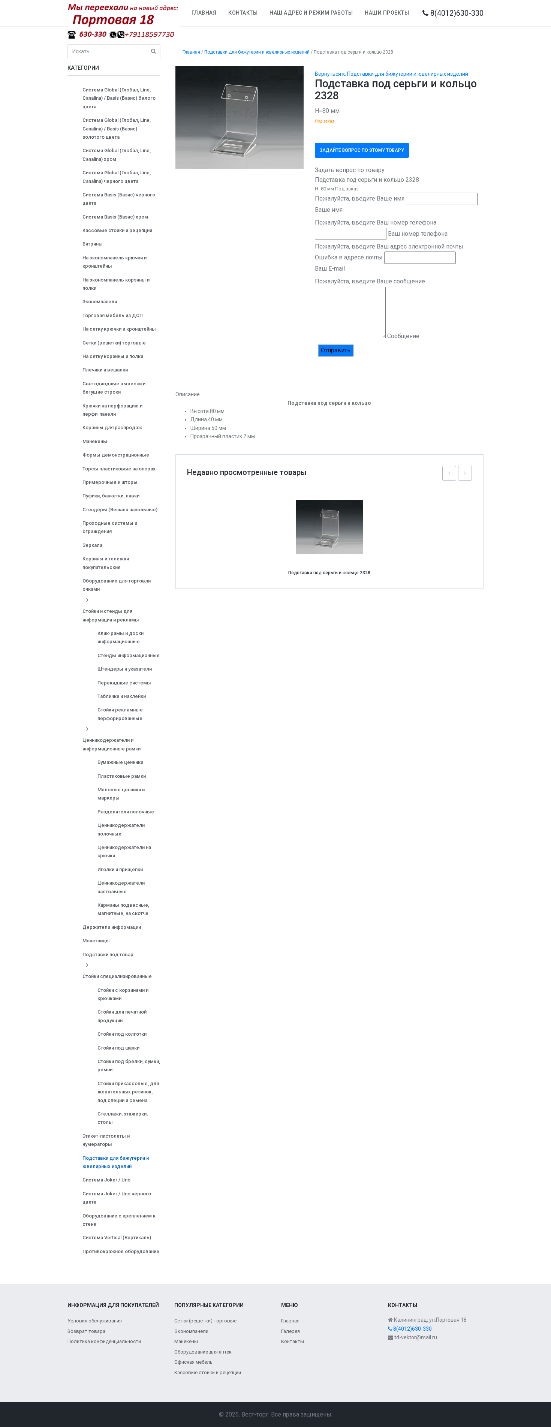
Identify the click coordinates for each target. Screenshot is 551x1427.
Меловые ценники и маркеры (121, 794)
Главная (204, 13)
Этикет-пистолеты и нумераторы (106, 1140)
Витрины (92, 244)
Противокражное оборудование (120, 1251)
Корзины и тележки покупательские (105, 563)
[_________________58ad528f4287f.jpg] (239, 117)
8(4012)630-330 (456, 13)
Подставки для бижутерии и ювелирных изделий (115, 1162)
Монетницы (96, 940)
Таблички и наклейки (121, 696)
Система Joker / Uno (106, 1180)
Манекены (94, 441)
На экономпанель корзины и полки (116, 284)
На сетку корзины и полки (112, 356)
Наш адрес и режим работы (311, 13)
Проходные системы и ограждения (109, 527)
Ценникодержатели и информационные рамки (111, 744)
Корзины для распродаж (112, 427)
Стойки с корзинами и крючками (122, 994)
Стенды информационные (128, 655)
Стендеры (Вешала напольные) (119, 509)
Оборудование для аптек (203, 1352)
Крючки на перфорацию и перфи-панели (112, 410)
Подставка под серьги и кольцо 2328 (329, 572)
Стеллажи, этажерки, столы (122, 1118)
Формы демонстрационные (115, 455)
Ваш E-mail (330, 268)
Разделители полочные (125, 812)
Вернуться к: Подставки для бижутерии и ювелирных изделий (391, 74)
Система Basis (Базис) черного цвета (118, 199)
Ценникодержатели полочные (121, 829)
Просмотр (332, 510)
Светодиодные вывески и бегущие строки (113, 388)
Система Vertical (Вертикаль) (116, 1237)
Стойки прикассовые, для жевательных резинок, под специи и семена (128, 1092)
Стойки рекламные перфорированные (120, 714)
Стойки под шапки (118, 1048)
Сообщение (403, 336)
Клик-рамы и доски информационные (120, 637)
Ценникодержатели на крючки (124, 851)
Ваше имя (329, 209)
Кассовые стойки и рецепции (117, 230)
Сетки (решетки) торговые (114, 343)
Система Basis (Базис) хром (115, 217)
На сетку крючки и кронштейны (119, 329)
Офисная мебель (193, 1362)
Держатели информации (111, 927)
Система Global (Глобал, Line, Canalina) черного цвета (116, 177)
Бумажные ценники (120, 762)
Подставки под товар (107, 954)
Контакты (243, 13)
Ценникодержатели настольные (121, 887)
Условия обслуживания (94, 1321)
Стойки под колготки (122, 1034)
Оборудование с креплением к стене (119, 1220)
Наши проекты (387, 13)
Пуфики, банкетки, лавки (110, 496)
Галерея (290, 1331)
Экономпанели (99, 301)
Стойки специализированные (117, 976)
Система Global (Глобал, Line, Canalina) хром (116, 155)
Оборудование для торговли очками (116, 585)
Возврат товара (86, 1331)
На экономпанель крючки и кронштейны (114, 262)
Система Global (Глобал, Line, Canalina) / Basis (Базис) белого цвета (119, 98)
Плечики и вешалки (105, 370)
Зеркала (92, 545)
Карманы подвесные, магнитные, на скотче (123, 909)
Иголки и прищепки (120, 869)
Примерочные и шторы (110, 482)
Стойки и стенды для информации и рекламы (110, 615)
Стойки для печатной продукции (122, 1016)
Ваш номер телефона (418, 233)
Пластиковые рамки (121, 776)
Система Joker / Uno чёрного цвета (116, 1198)
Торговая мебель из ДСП (112, 315)
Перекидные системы (124, 683)
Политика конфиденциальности (104, 1341)
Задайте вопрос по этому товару (362, 150)
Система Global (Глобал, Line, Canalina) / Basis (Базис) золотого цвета (116, 128)
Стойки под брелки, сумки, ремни (128, 1065)
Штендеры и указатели (124, 669)
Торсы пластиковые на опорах (119, 469)
